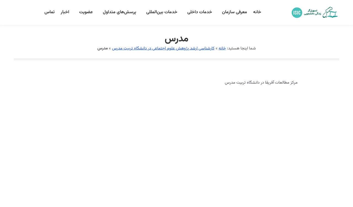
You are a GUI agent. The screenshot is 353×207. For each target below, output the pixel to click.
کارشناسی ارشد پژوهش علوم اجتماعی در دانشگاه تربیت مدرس (163, 48)
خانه (222, 48)
